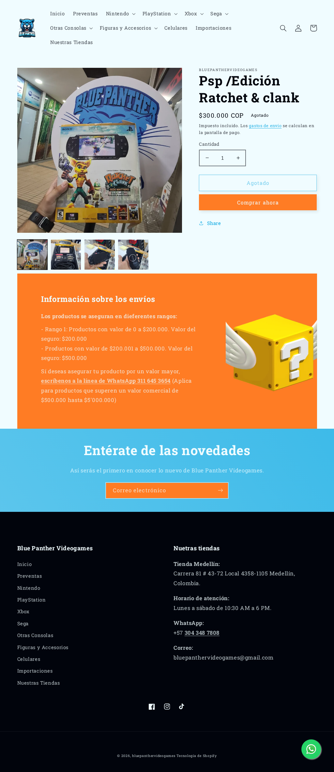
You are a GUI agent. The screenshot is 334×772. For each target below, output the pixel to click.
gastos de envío (265, 125)
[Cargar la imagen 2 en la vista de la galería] (66, 255)
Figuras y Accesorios (43, 647)
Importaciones (35, 671)
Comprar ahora (258, 202)
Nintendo (28, 588)
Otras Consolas (35, 635)
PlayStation (31, 600)
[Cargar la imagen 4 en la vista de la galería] (133, 255)
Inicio (24, 564)
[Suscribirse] (220, 490)
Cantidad (209, 144)
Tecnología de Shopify (196, 755)
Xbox (23, 611)
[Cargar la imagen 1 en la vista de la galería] (32, 255)
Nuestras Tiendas (38, 683)
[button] (120, 14)
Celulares (28, 659)
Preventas (29, 576)
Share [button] (214, 223)
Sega (23, 623)
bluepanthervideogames (153, 755)
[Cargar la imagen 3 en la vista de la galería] (99, 255)
